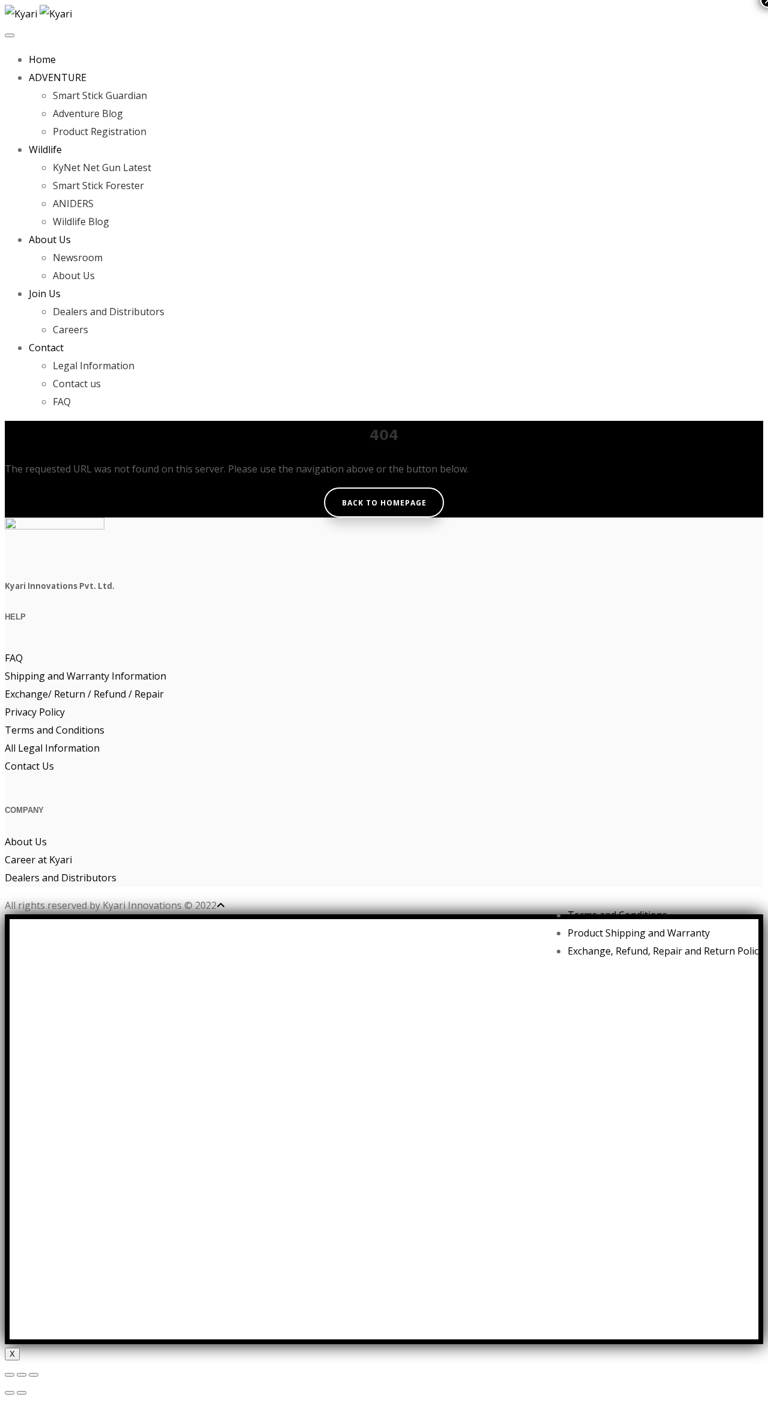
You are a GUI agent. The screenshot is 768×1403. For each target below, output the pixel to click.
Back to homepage (384, 503)
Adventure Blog (88, 113)
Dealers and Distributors (108, 311)
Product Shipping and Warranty (639, 933)
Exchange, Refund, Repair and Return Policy (665, 951)
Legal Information (93, 365)
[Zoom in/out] (33, 1375)
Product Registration (99, 131)
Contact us (77, 383)
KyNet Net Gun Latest (102, 167)
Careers (70, 329)
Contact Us (29, 766)
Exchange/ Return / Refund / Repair (84, 694)
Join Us (45, 293)
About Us (50, 239)
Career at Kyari (38, 859)
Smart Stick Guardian (100, 95)
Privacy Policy (35, 712)
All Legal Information (52, 748)
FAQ (62, 401)
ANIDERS (73, 203)
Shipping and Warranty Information (85, 676)
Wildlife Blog (81, 221)
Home (42, 59)
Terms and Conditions (54, 730)
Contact (46, 347)
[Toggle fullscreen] (21, 1375)
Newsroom (78, 257)
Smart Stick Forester (98, 185)
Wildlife (45, 149)
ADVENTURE (57, 77)
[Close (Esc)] (9, 1375)
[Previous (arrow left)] (9, 1393)
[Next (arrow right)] (21, 1393)
